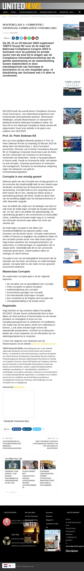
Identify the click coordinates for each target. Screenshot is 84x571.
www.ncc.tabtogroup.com (44, 344)
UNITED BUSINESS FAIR (28, 12)
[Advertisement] (30, 94)
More (71, 12)
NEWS (5, 12)
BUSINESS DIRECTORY (48, 12)
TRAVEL (13, 12)
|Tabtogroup (18, 387)
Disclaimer (72, 550)
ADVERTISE (64, 12)
